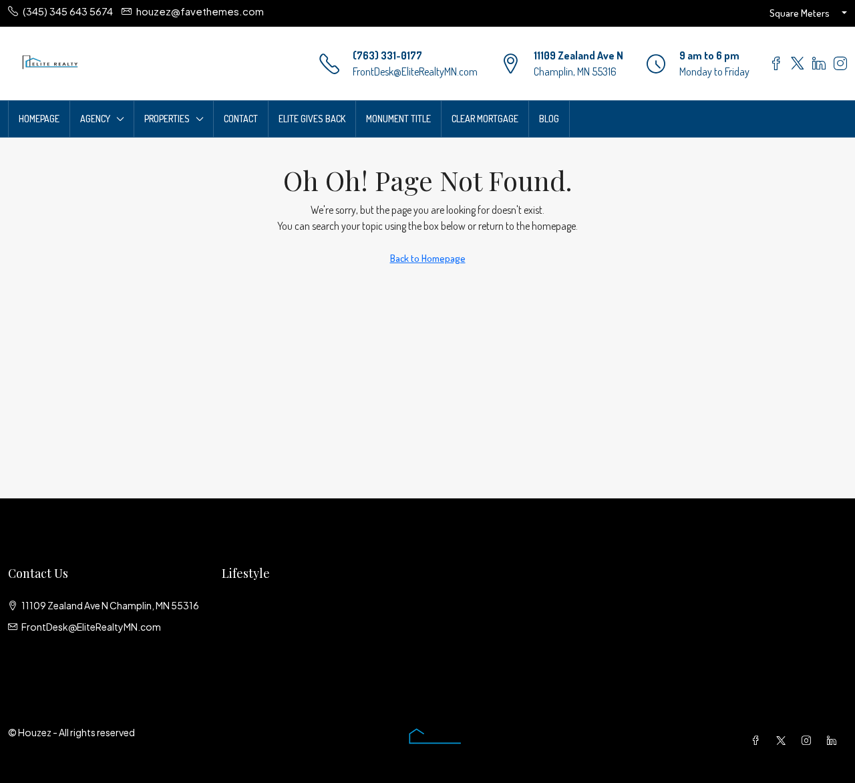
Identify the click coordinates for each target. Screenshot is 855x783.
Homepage (39, 118)
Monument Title (398, 118)
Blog (549, 118)
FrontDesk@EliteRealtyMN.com (415, 71)
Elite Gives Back (312, 118)
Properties (167, 118)
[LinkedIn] (834, 740)
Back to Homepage (428, 258)
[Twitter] (783, 740)
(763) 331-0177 (387, 55)
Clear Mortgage (485, 118)
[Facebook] (758, 740)
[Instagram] (809, 740)
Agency (95, 118)
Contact (241, 118)
